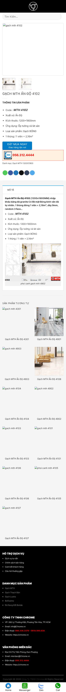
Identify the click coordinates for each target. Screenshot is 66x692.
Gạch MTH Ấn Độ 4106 (17, 498)
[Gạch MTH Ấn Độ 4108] (49, 361)
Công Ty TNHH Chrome (32, 679)
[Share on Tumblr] (26, 172)
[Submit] (60, 16)
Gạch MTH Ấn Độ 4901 (49, 339)
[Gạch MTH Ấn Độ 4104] (16, 401)
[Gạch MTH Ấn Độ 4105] (49, 480)
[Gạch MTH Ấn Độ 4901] (49, 321)
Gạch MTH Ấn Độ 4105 (49, 498)
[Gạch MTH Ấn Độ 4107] (16, 520)
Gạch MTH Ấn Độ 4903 (17, 379)
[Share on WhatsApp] (5, 172)
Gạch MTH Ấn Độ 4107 (17, 538)
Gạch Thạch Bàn (12, 592)
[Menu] (4, 6)
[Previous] (8, 49)
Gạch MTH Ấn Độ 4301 (17, 339)
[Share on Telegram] (32, 172)
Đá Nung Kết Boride (14, 605)
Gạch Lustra (10, 596)
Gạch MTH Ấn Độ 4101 (49, 458)
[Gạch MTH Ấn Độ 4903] (16, 361)
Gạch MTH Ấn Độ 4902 (49, 418)
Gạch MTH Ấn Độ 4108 (49, 379)
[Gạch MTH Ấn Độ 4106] (16, 480)
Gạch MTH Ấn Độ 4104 (17, 418)
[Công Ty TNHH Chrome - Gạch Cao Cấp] (33, 6)
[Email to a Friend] (21, 172)
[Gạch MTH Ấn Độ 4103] (16, 441)
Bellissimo (9, 601)
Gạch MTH (10, 588)
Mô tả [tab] (10, 190)
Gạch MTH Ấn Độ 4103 (17, 458)
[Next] (58, 49)
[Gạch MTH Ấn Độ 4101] (49, 441)
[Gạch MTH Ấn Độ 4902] (49, 401)
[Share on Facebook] (10, 172)
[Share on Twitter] (15, 172)
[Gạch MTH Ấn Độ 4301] (16, 321)
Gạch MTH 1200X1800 (22, 163)
